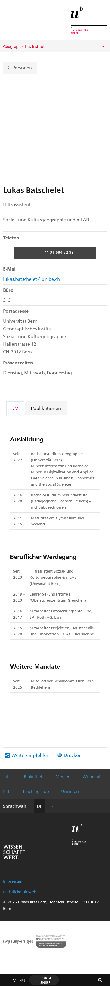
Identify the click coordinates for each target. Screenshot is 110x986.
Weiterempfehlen (30, 755)
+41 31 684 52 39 (58, 252)
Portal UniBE (46, 980)
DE (39, 806)
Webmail (91, 776)
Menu (18, 979)
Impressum (13, 881)
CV (15, 408)
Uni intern (70, 791)
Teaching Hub (35, 791)
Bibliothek (33, 776)
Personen (22, 67)
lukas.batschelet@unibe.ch (31, 279)
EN (51, 806)
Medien (63, 776)
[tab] (15, 408)
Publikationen (46, 408)
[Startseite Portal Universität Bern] (89, 20)
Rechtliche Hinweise (20, 891)
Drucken (73, 755)
